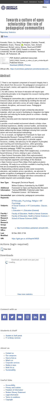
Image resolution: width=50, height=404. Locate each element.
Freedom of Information (14, 390)
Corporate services (13, 363)
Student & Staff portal (14, 336)
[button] (1, 249)
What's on (9, 360)
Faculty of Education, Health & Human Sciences (30, 214)
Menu (45, 7)
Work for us (10, 367)
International (33, 2)
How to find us (11, 358)
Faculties (40, 2)
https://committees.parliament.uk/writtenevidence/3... (30, 69)
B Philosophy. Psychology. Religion (25, 201)
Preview (28, 65)
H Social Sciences (19, 206)
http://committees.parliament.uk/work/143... (33, 228)
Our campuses (11, 356)
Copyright (9, 400)
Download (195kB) (16, 65)
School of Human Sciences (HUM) (24, 218)
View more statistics (25, 294)
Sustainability (11, 370)
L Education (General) (31, 210)
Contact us (10, 353)
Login (46, 2)
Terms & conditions (13, 397)
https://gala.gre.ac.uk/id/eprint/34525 (25, 239)
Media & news (11, 365)
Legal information (12, 395)
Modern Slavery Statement (16, 392)
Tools (5, 37)
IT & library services (13, 338)
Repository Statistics (8, 32)
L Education (16, 210)
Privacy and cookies (13, 387)
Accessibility (10, 385)
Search (26, 2)
